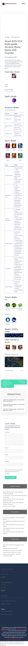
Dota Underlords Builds (6, 611)
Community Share (20, 629)
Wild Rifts (4, 596)
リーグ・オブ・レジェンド (7, 571)
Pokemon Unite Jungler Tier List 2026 (12, 552)
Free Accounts (4, 630)
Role (7, 84)
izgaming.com (3, 643)
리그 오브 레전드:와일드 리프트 (8, 601)
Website (7, 461)
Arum (14, 79)
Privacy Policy (17, 638)
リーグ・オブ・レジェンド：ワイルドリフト (12, 598)
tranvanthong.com (19, 641)
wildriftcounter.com (19, 643)
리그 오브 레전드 (5, 574)
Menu (23, 3)
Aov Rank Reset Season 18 (21, 382)
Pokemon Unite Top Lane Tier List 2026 (12, 550)
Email (6, 454)
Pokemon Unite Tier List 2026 (10, 548)
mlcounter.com (10, 643)
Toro (8, 350)
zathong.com (12, 641)
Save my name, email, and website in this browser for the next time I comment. (14, 471)
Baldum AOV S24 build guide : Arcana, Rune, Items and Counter (7, 383)
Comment (7, 432)
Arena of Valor (12, 61)
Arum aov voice (9, 91)
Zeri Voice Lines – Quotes (9, 506)
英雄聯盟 (3, 577)
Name (6, 447)
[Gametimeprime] (9, 3)
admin (8, 37)
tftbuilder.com (3, 645)
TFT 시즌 (3, 587)
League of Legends (7, 569)
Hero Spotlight (9, 89)
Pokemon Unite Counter (7, 614)
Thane (20, 350)
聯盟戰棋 (3, 590)
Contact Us (10, 638)
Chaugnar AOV (14, 354)
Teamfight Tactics (6, 582)
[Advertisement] (14, 26)
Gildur (14, 350)
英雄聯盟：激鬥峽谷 (6, 604)
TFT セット (4, 584)
